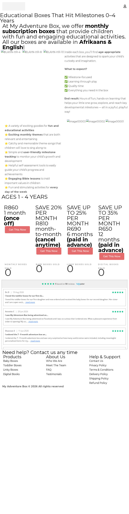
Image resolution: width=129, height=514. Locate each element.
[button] (3, 52)
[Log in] (125, 6)
